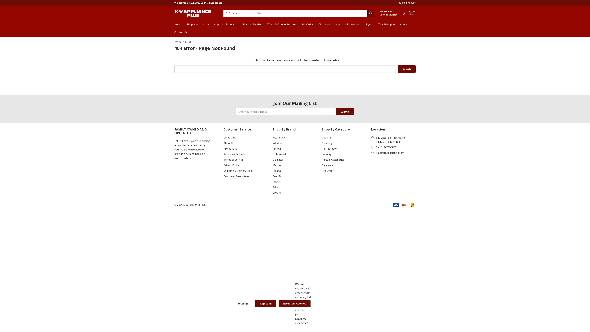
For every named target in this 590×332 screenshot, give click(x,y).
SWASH (277, 182)
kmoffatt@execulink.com (390, 152)
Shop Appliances (196, 24)
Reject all (266, 303)
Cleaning (327, 143)
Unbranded (279, 154)
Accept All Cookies (294, 303)
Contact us (230, 137)
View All (277, 193)
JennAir (277, 148)
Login (383, 14)
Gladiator (278, 159)
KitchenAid (279, 137)
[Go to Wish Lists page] (403, 13)
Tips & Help (385, 24)
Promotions (230, 148)
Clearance (327, 165)
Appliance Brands (224, 24)
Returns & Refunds (234, 154)
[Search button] (370, 13)
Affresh (277, 187)
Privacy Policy (231, 165)
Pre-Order (328, 170)
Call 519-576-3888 (386, 147)
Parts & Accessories (333, 159)
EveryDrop (279, 176)
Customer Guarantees (236, 176)
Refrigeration (329, 148)
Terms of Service (233, 159)
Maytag (277, 165)
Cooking (327, 137)
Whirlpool (278, 143)
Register (393, 14)
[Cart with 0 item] (411, 13)
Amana (277, 170)
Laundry (326, 154)
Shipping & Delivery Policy (238, 170)
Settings (243, 303)
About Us (229, 143)
